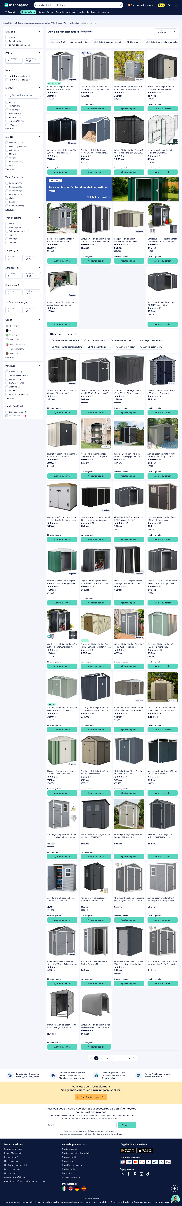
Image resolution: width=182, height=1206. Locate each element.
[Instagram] (141, 1174)
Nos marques (68, 1161)
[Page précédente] (91, 1058)
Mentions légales (51, 1202)
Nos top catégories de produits (76, 1153)
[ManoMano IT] (64, 1188)
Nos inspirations (69, 1169)
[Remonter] (174, 1188)
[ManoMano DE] (77, 1188)
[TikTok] (148, 1174)
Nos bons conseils (70, 1149)
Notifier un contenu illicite (16, 1165)
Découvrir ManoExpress (73, 1177)
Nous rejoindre (11, 1173)
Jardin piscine (15, 23)
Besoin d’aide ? (11, 1157)
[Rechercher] (36, 5)
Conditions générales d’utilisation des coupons (25, 1181)
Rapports (159, 1202)
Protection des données (72, 1202)
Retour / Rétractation (13, 1153)
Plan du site (35, 1202)
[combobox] (166, 31)
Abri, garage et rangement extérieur (36, 23)
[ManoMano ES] (84, 1188)
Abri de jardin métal (71, 23)
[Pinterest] (135, 1174)
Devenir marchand (12, 1169)
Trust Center (91, 1202)
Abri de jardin (57, 23)
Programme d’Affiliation (14, 1177)
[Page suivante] (134, 1058)
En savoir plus (116, 1134)
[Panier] (176, 5)
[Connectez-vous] (169, 5)
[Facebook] (128, 1174)
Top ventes (67, 1173)
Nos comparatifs (69, 1157)
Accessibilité (170, 1202)
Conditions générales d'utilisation (114, 1202)
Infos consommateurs (142, 1202)
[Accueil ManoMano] (16, 5)
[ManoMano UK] (71, 1188)
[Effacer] (120, 5)
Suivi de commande (13, 1149)
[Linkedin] (122, 1174)
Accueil (6, 23)
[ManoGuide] (175, 1199)
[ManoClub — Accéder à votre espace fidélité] (161, 5)
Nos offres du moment (72, 1165)
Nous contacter (11, 1161)
